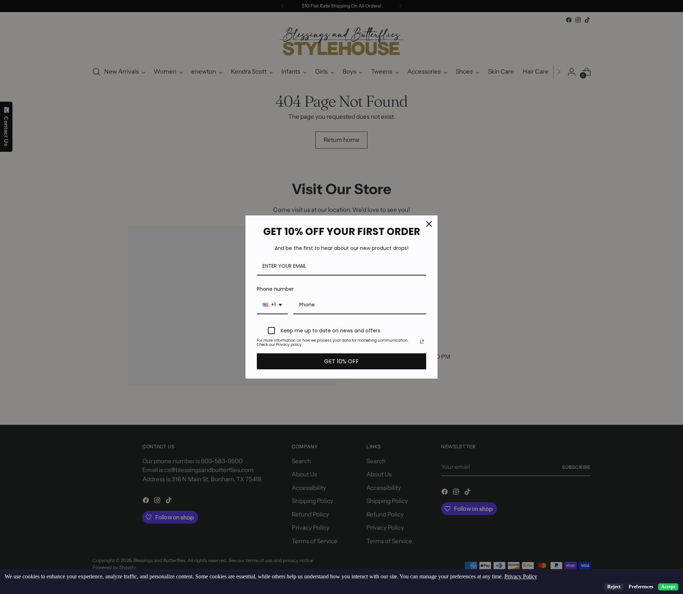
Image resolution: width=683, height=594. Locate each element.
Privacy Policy (520, 576)
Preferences (641, 586)
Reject (614, 586)
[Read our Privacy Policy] (422, 341)
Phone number (275, 289)
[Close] (429, 223)
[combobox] (272, 305)
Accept (668, 586)
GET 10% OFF (341, 361)
